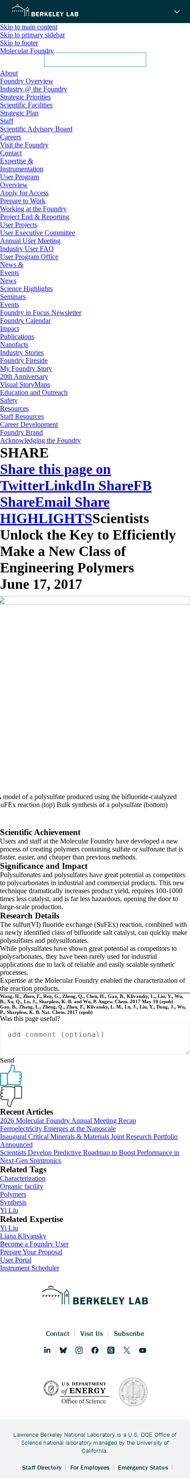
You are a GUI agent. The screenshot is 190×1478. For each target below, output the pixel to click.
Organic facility (21, 1186)
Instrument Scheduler (29, 1268)
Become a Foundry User (34, 1244)
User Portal (15, 1260)
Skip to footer (19, 43)
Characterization (23, 1178)
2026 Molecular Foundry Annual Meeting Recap (68, 1120)
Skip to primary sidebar (32, 35)
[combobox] (95, 62)
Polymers (13, 1194)
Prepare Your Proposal (31, 1252)
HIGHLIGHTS (46, 518)
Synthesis (13, 1202)
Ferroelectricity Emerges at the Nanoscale (58, 1128)
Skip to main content (28, 27)
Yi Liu (9, 1210)
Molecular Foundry (27, 51)
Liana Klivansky (23, 1236)
